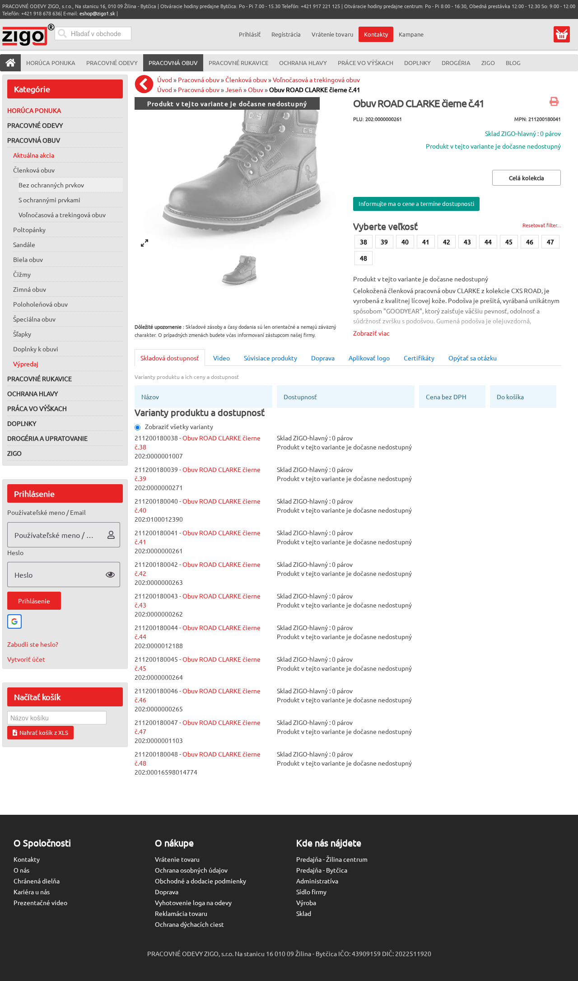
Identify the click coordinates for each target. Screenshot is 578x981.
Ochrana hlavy (32, 393)
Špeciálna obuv (34, 319)
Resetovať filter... (541, 225)
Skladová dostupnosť (169, 358)
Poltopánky (29, 229)
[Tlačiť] (555, 102)
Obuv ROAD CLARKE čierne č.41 (314, 89)
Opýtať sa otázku (472, 358)
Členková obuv (34, 170)
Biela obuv (28, 259)
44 (488, 242)
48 (363, 258)
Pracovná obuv (33, 140)
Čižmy (22, 274)
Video (221, 358)
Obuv (255, 89)
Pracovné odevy (35, 125)
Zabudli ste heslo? (32, 644)
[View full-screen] (144, 243)
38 (363, 242)
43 (467, 242)
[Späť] (146, 84)
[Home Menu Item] (10, 62)
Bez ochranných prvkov (51, 185)
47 (550, 242)
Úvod (164, 79)
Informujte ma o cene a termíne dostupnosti (416, 203)
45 (509, 242)
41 (425, 242)
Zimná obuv (29, 289)
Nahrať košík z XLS (43, 732)
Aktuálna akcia (33, 155)
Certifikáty (419, 358)
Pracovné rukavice (39, 378)
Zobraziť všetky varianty (179, 426)
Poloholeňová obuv (40, 304)
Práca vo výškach (37, 408)
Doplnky (21, 423)
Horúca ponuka (34, 110)
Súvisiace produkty (270, 358)
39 (384, 242)
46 (529, 242)
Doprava (323, 358)
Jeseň (233, 89)
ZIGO (14, 453)
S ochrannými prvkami (49, 200)
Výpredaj (25, 364)
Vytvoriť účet (26, 659)
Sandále (24, 244)
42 (446, 242)
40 (405, 242)
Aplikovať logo (369, 358)
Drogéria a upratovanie (47, 438)
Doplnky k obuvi (35, 349)
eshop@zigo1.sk (97, 13)
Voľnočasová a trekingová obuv (62, 214)
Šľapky (22, 334)
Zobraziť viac (371, 333)
